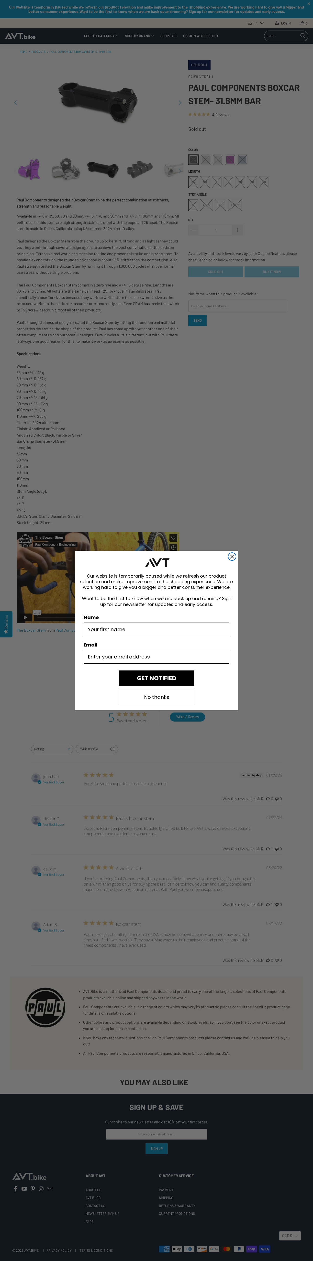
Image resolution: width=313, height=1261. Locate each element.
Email (91, 644)
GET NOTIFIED (156, 678)
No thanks (156, 697)
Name (91, 617)
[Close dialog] (232, 556)
